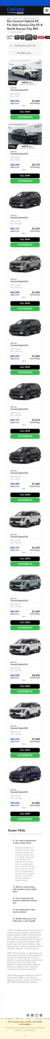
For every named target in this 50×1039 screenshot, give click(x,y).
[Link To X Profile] (32, 1015)
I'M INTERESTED (25, 117)
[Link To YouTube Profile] (37, 1015)
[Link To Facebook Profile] (28, 1015)
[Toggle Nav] (46, 10)
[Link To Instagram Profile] (41, 1015)
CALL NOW (25, 112)
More (24, 106)
